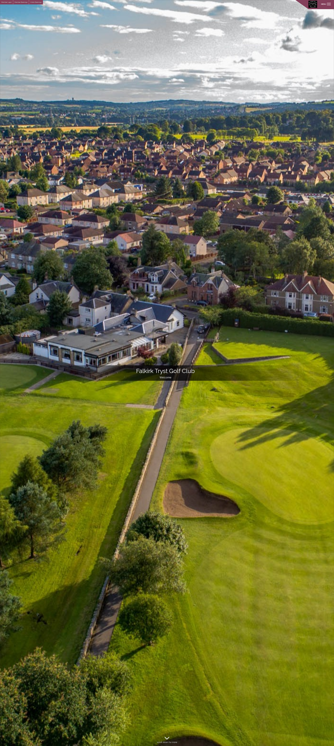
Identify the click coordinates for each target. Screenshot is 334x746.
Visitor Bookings (36, 2)
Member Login (6, 2)
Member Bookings (21, 2)
